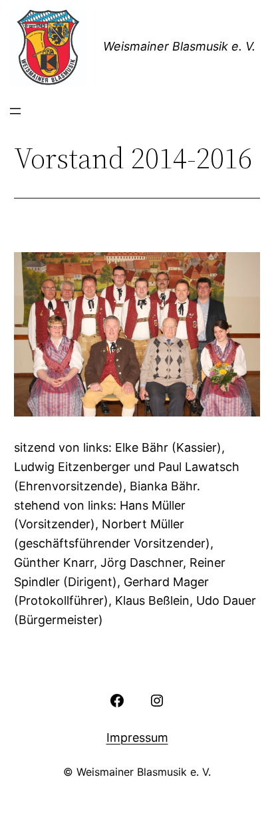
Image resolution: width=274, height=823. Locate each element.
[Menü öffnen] (15, 111)
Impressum (137, 737)
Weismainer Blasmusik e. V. (179, 46)
